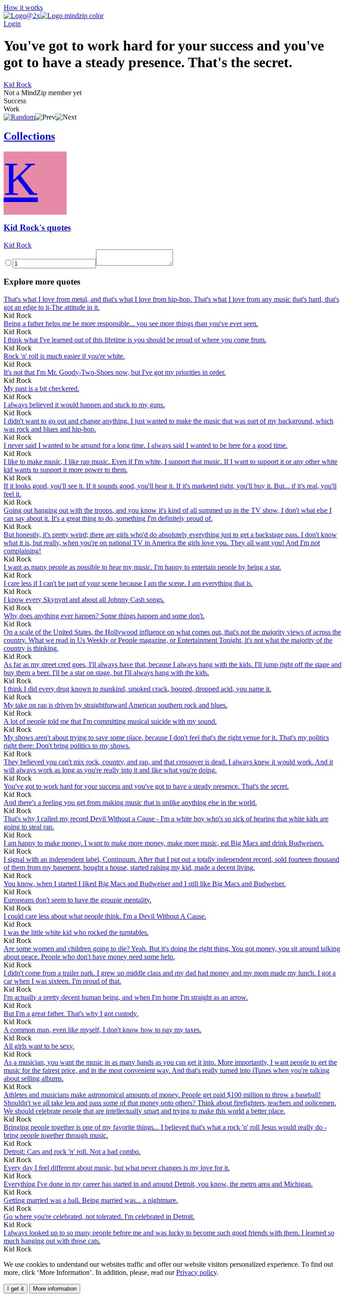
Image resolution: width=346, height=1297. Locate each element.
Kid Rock (18, 84)
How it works (23, 7)
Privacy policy (196, 1272)
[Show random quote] (19, 117)
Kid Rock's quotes (37, 227)
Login (12, 24)
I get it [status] (15, 1288)
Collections (29, 136)
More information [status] (55, 1288)
